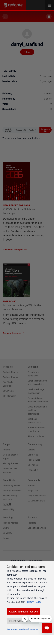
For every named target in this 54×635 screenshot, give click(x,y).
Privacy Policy (33, 602)
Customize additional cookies (22, 629)
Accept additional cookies (23, 611)
